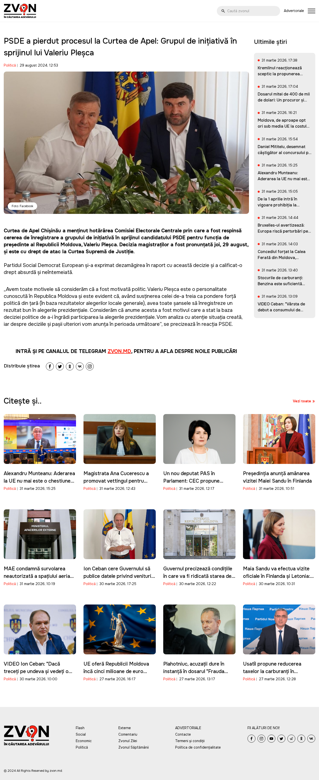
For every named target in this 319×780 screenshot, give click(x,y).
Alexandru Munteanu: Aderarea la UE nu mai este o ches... (283, 178)
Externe (124, 728)
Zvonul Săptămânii (133, 747)
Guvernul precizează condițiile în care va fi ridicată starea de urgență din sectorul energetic (198, 576)
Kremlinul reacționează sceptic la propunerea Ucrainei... (280, 74)
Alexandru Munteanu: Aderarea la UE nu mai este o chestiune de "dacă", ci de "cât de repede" (39, 481)
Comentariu (127, 734)
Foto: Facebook (22, 206)
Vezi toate (302, 401)
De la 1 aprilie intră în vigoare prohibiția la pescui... (277, 205)
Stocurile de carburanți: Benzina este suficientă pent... (280, 283)
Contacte (183, 734)
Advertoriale (294, 10)
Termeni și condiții (190, 741)
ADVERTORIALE (188, 728)
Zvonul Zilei (127, 741)
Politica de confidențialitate (198, 747)
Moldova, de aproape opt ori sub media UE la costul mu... (282, 126)
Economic (84, 741)
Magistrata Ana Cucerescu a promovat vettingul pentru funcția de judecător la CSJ (116, 481)
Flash (80, 728)
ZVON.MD (119, 351)
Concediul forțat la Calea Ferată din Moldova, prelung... (282, 257)
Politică (10, 65)
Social (81, 734)
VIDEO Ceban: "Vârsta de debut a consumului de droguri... (281, 310)
